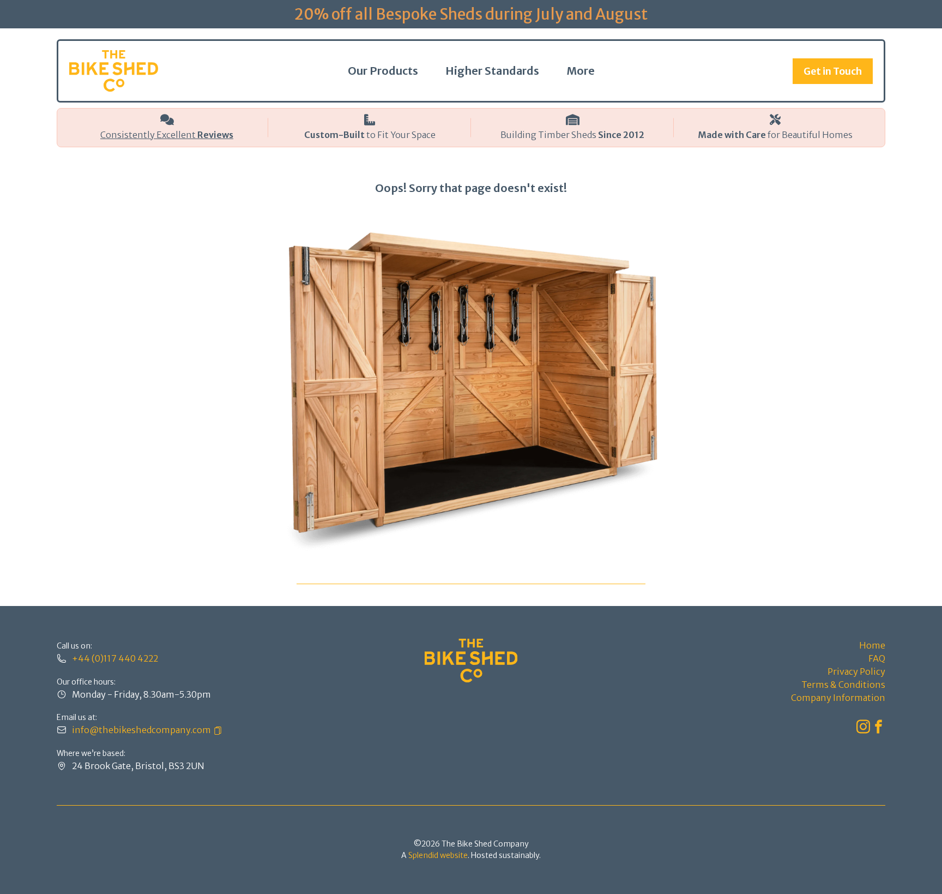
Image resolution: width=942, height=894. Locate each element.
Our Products (383, 70)
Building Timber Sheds (572, 134)
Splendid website (438, 855)
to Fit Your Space (370, 134)
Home (872, 645)
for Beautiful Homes (775, 134)
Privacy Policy (856, 671)
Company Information (838, 697)
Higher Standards (492, 70)
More (580, 70)
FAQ (876, 658)
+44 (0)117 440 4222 (115, 658)
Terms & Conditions (843, 684)
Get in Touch (833, 71)
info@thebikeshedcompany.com (141, 729)
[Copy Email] (216, 729)
